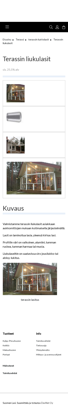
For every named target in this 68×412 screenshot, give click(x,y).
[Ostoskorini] (63, 27)
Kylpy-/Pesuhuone (12, 341)
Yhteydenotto (43, 350)
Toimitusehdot (43, 341)
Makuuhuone (9, 350)
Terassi (20, 39)
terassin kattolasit (38, 39)
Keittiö (6, 345)
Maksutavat (8, 365)
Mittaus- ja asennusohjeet (48, 354)
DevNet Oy (47, 402)
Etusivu (7, 39)
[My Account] (58, 27)
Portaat (6, 354)
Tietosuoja (41, 345)
